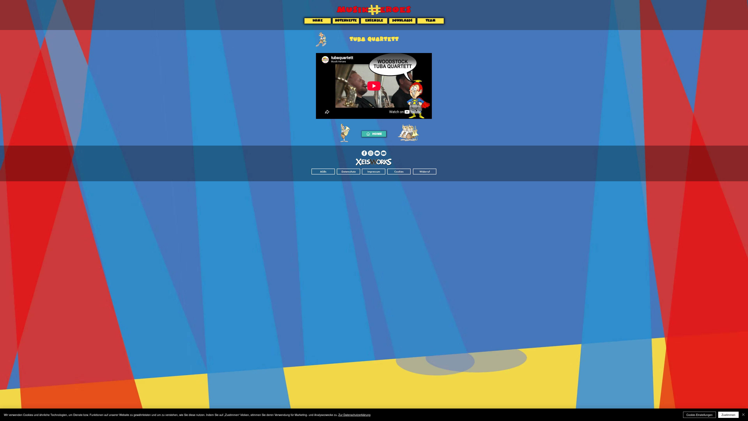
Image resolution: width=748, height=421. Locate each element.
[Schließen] (743, 415)
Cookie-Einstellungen (699, 415)
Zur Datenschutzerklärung (354, 415)
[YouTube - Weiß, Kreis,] (377, 153)
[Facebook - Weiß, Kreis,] (364, 153)
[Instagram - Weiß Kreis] (370, 153)
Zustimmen (728, 415)
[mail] (383, 153)
